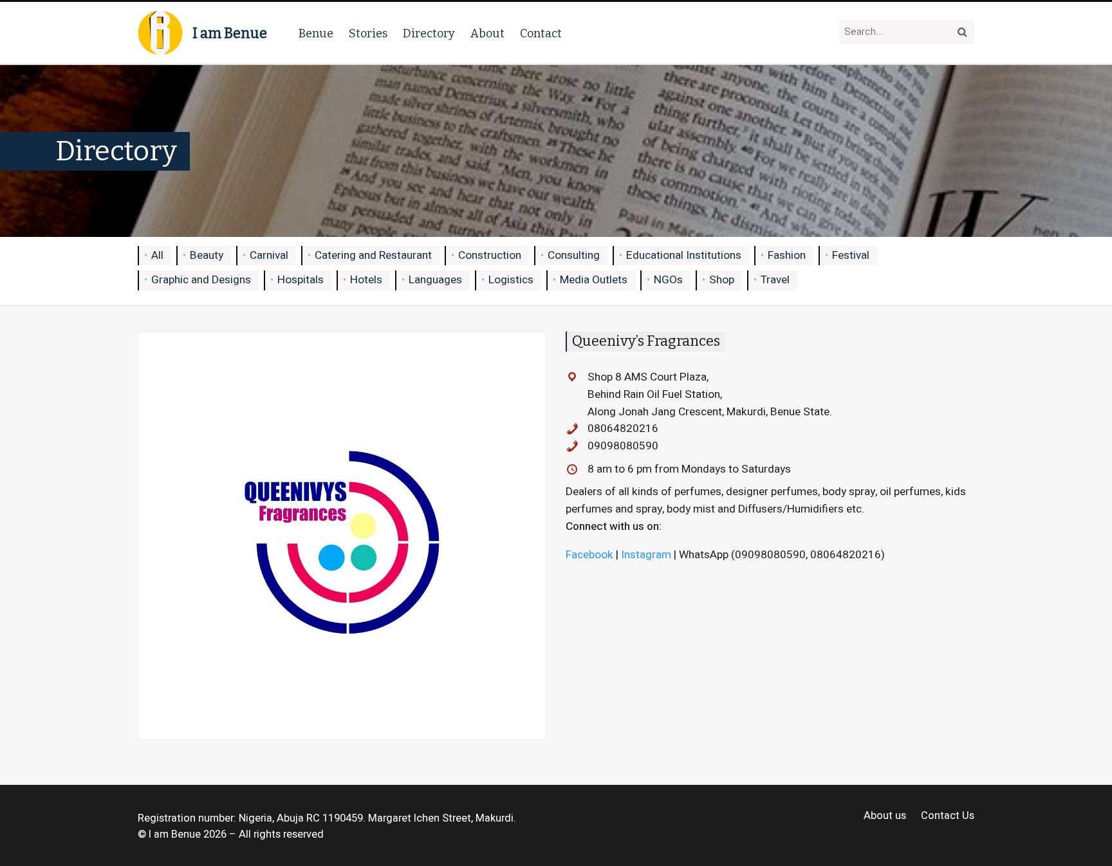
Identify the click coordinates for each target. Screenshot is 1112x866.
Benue (316, 33)
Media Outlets (593, 280)
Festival (850, 255)
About (487, 33)
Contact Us (947, 816)
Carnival (269, 255)
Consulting (574, 255)
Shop (721, 280)
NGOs (668, 280)
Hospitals (300, 280)
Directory (429, 33)
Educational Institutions (683, 255)
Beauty (206, 255)
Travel (775, 280)
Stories (368, 33)
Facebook (589, 555)
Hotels (366, 280)
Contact (541, 33)
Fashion (787, 255)
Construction (489, 255)
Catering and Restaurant (373, 255)
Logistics (510, 280)
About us (885, 816)
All (157, 255)
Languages (435, 280)
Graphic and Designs (201, 280)
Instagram (646, 555)
